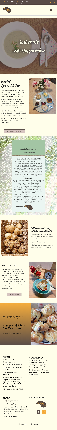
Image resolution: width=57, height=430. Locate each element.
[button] (51, 10)
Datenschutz (34, 424)
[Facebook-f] (50, 2)
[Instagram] (54, 2)
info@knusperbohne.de (11, 401)
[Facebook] (38, 412)
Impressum (22, 424)
